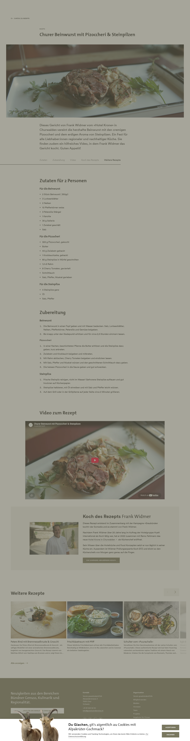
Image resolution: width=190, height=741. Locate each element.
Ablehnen (170, 734)
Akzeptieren (170, 727)
